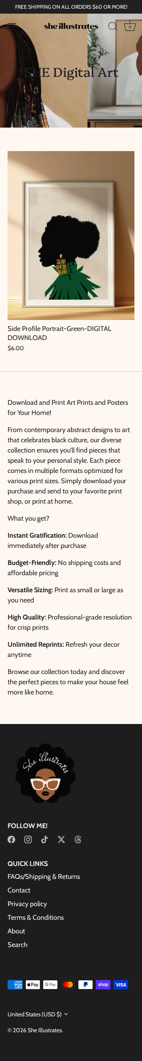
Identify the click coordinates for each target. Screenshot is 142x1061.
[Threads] (78, 839)
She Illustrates (45, 1030)
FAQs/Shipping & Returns (44, 876)
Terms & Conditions (36, 917)
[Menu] (12, 26)
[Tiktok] (44, 839)
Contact (19, 890)
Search (18, 945)
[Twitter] (61, 839)
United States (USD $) (35, 1014)
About (16, 931)
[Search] (113, 27)
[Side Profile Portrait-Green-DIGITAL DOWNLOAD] (71, 235)
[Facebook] (11, 839)
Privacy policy (27, 904)
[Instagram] (28, 839)
